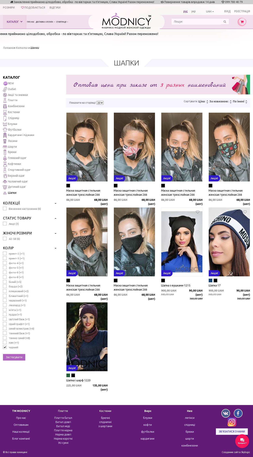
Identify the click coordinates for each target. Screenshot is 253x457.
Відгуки (55, 7)
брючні (105, 417)
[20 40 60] (100, 103)
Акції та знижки (18, 94)
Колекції (11, 203)
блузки (147, 417)
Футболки (14, 129)
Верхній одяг (16, 175)
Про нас (30, 22)
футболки (147, 431)
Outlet (12, 89)
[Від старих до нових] (230, 103)
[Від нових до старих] (230, 101)
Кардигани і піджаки (21, 135)
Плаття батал (63, 417)
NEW (11, 83)
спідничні (105, 422)
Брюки (12, 152)
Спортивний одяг (19, 169)
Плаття (12, 100)
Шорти (12, 146)
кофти (147, 424)
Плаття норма (63, 430)
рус (185, 11)
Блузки (12, 124)
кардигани (147, 438)
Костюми (14, 112)
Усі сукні (63, 442)
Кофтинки (14, 163)
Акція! (72, 178)
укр (193, 11)
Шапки (12, 192)
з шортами (105, 426)
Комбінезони (16, 106)
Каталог (13, 21)
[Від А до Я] (246, 101)
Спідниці (13, 118)
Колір (8, 248)
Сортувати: (191, 101)
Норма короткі (63, 438)
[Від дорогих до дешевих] (207, 103)
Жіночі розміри (17, 233)
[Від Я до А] (246, 103)
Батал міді (63, 426)
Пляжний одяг (17, 158)
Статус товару (17, 218)
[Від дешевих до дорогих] (207, 101)
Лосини (12, 141)
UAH (208, 11)
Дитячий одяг (17, 186)
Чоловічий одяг (18, 181)
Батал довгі (63, 422)
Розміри (9, 7)
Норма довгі (63, 434)
